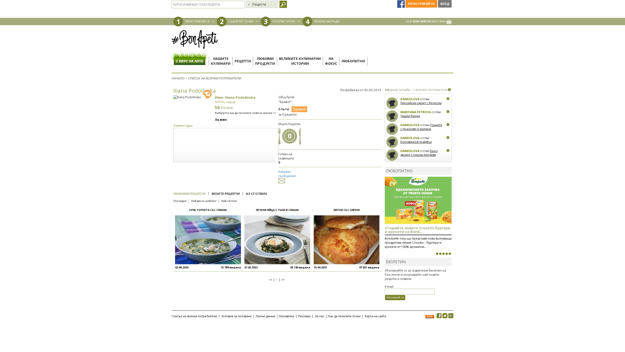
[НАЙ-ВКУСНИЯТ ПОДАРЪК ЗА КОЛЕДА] (443, 254)
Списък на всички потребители (194, 316)
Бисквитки (286, 316)
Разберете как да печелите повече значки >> (245, 113)
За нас (319, 316)
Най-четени (229, 201)
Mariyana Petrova (415, 112)
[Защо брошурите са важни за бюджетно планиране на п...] (449, 254)
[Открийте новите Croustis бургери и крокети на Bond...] (440, 254)
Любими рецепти (189, 193)
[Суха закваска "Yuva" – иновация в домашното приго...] (437, 254)
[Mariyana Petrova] (392, 116)
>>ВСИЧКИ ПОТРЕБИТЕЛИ (430, 90)
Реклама (304, 316)
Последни (180, 201)
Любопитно (353, 61)
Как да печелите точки (344, 316)
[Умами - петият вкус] (446, 254)
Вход (444, 4)
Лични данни (265, 316)
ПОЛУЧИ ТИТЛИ (283, 21)
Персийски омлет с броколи (421, 103)
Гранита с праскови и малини (421, 127)
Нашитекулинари (220, 61)
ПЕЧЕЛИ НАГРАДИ (327, 21)
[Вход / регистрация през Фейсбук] (401, 4)
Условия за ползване (236, 316)
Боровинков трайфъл (416, 142)
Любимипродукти (265, 61)
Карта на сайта (375, 316)
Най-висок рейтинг (204, 201)
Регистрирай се (421, 4)
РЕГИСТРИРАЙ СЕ (197, 21)
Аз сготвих (256, 193)
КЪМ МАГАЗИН (426, 21)
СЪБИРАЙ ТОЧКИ (241, 21)
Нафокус (331, 61)
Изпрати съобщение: (287, 174)
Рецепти (243, 61)
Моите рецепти (226, 193)
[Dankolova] (392, 103)
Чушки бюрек (410, 116)
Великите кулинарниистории (300, 61)
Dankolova (409, 99)
